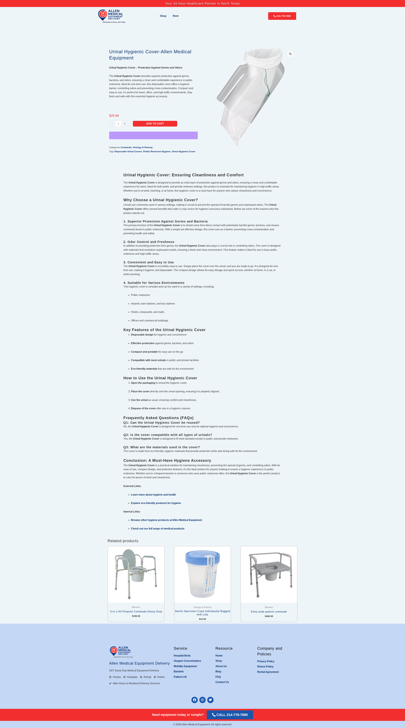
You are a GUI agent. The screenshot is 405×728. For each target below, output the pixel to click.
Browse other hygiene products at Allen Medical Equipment (166, 520)
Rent (175, 16)
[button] (290, 54)
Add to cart (155, 123)
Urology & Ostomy (143, 147)
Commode (126, 147)
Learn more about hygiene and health (153, 494)
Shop (163, 16)
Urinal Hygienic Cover (183, 151)
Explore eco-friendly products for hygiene (156, 503)
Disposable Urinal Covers (128, 151)
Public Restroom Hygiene (157, 151)
